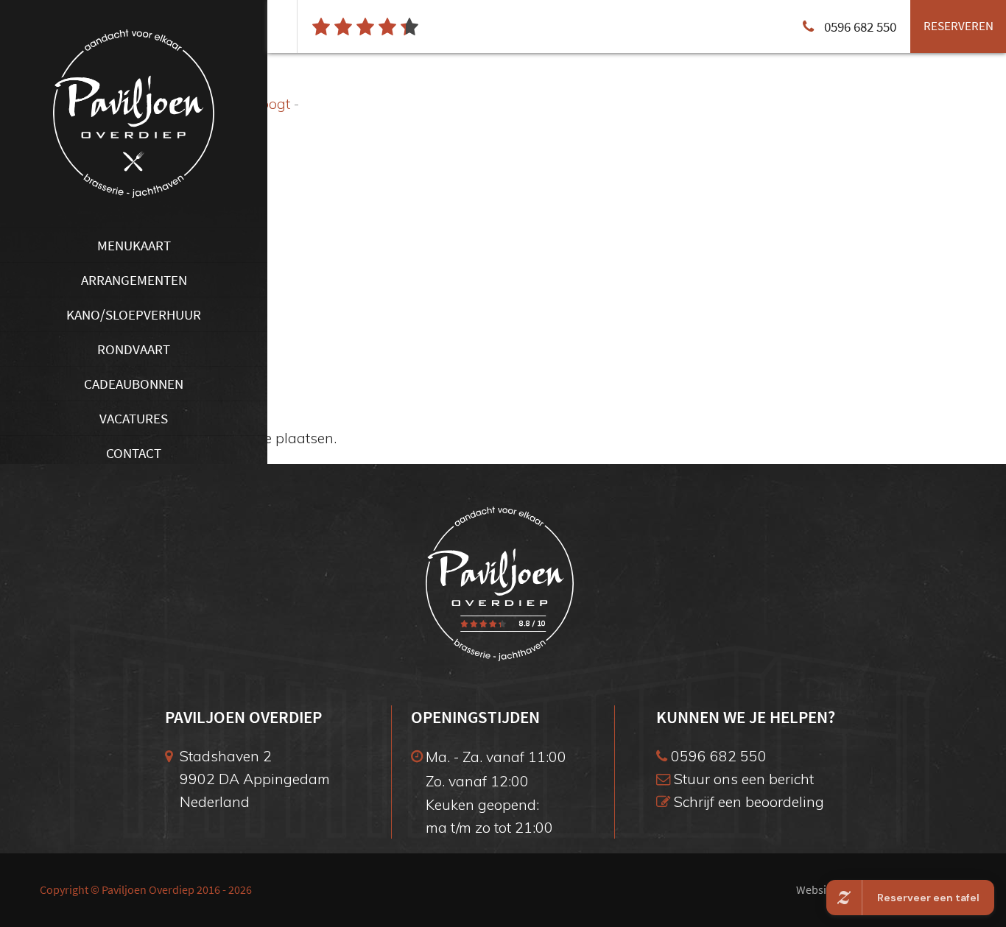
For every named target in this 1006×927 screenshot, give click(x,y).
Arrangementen (134, 279)
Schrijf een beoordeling (747, 801)
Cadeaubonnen (133, 383)
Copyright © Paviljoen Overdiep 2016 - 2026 (146, 890)
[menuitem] (133, 245)
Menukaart (134, 245)
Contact (133, 452)
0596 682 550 (717, 756)
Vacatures (133, 418)
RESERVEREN (958, 26)
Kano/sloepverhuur (133, 314)
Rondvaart (133, 349)
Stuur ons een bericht (742, 778)
